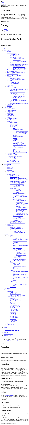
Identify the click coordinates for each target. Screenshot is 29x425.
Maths (14, 128)
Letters (8, 224)
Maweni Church (14, 317)
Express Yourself (17, 186)
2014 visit (12, 321)
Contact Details (10, 104)
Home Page (3, 4)
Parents (5, 172)
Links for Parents (11, 174)
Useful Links (10, 291)
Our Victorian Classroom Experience (19, 103)
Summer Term (16, 263)
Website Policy (7, 335)
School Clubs (10, 85)
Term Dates (9, 170)
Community (7, 289)
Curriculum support (14, 177)
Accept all (9, 360)
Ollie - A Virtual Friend (18, 185)
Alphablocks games (21, 255)
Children (6, 30)
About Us (6, 50)
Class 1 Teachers (17, 231)
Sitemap (6, 332)
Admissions (10, 113)
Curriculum (9, 121)
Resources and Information (16, 228)
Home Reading (16, 242)
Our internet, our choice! (22, 203)
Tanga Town (13, 319)
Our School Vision (14, 54)
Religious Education (18, 136)
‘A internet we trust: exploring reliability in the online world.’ (21, 209)
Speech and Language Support (17, 182)
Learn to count (16, 257)
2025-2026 (18, 191)
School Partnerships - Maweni (14, 296)
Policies (9, 76)
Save (14, 423)
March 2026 (13, 157)
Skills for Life (13, 125)
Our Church (13, 62)
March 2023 (13, 160)
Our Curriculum (14, 126)
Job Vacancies (10, 171)
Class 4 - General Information (20, 282)
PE (13, 150)
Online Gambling (17, 217)
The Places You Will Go (19, 232)
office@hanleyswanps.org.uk (12, 330)
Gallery (5, 31)
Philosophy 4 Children (18, 143)
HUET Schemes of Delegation (14, 75)
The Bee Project (14, 309)
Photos (14, 243)
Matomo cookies (8, 395)
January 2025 (13, 159)
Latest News (10, 167)
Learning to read (17, 249)
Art (14, 146)
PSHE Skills (19, 142)
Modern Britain (13, 87)
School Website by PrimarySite (11, 340)
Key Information (8, 107)
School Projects (10, 86)
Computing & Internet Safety (20, 133)
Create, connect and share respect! (21, 201)
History (15, 138)
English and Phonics (18, 129)
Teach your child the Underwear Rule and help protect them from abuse (19, 180)
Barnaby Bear (16, 269)
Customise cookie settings (19, 360)
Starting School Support (16, 221)
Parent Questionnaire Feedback (14, 156)
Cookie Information (8, 334)
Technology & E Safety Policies (18, 79)
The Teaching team (14, 82)
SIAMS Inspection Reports (19, 68)
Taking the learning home (16, 314)
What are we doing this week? (20, 239)
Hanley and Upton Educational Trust (16, 69)
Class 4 (11, 281)
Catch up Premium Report (13, 163)
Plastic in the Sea (17, 97)
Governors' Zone (11, 324)
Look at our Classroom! (19, 260)
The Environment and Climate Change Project (17, 92)
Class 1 (15, 99)
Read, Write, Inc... (17, 248)
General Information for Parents (17, 223)
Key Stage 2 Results (12, 154)
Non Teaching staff (14, 83)
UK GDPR (9, 106)
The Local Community (15, 294)
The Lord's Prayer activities (19, 259)
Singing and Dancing (15, 306)
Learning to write (17, 256)
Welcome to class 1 (17, 238)
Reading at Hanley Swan (22, 131)
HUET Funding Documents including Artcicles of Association (16, 73)
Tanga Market (13, 320)
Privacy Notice (10, 114)
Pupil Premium (10, 115)
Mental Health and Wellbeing (17, 184)
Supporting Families (12, 118)
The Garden (13, 308)
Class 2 (11, 262)
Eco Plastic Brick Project (19, 94)
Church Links (13, 292)
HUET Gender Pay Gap (13, 161)
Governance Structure (12, 71)
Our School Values (14, 55)
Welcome (9, 51)
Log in (2, 2)
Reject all (3, 360)
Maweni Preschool (14, 305)
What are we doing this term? (20, 241)
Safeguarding (10, 111)
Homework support (14, 175)
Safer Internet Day (17, 199)
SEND (8, 117)
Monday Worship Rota (18, 58)
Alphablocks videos (21, 253)
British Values (13, 122)
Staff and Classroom (15, 230)
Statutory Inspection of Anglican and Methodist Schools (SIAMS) (19, 65)
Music (14, 149)
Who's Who (10, 81)
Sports (11, 302)
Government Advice (18, 216)
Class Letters (16, 264)
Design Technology (18, 147)
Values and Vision (11, 53)
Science (15, 135)
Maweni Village (14, 316)
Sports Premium (11, 153)
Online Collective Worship (19, 61)
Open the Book (16, 60)
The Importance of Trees (19, 96)
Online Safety (13, 188)
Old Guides (16, 192)
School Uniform (11, 108)
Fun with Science (14, 299)
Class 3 (11, 270)
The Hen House (14, 310)
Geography (15, 139)
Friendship (12, 303)
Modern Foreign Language (19, 145)
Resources (12, 298)
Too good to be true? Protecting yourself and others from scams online (22, 213)
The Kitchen (13, 313)
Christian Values (14, 124)
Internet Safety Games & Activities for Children (19, 194)
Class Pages (10, 235)
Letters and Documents (15, 227)
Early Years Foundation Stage (20, 152)
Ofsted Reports (10, 120)
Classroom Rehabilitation (16, 301)
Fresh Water (13, 312)
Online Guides (16, 189)
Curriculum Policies (15, 78)
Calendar (9, 165)
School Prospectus (11, 110)
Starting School (10, 225)
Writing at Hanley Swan (22, 132)
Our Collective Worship (15, 57)
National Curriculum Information (18, 178)
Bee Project (13, 287)
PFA (8, 323)
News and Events (8, 164)
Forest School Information (19, 266)
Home (5, 29)
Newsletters (10, 168)
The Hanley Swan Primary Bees (18, 100)
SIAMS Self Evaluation (19, 67)
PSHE (14, 140)
